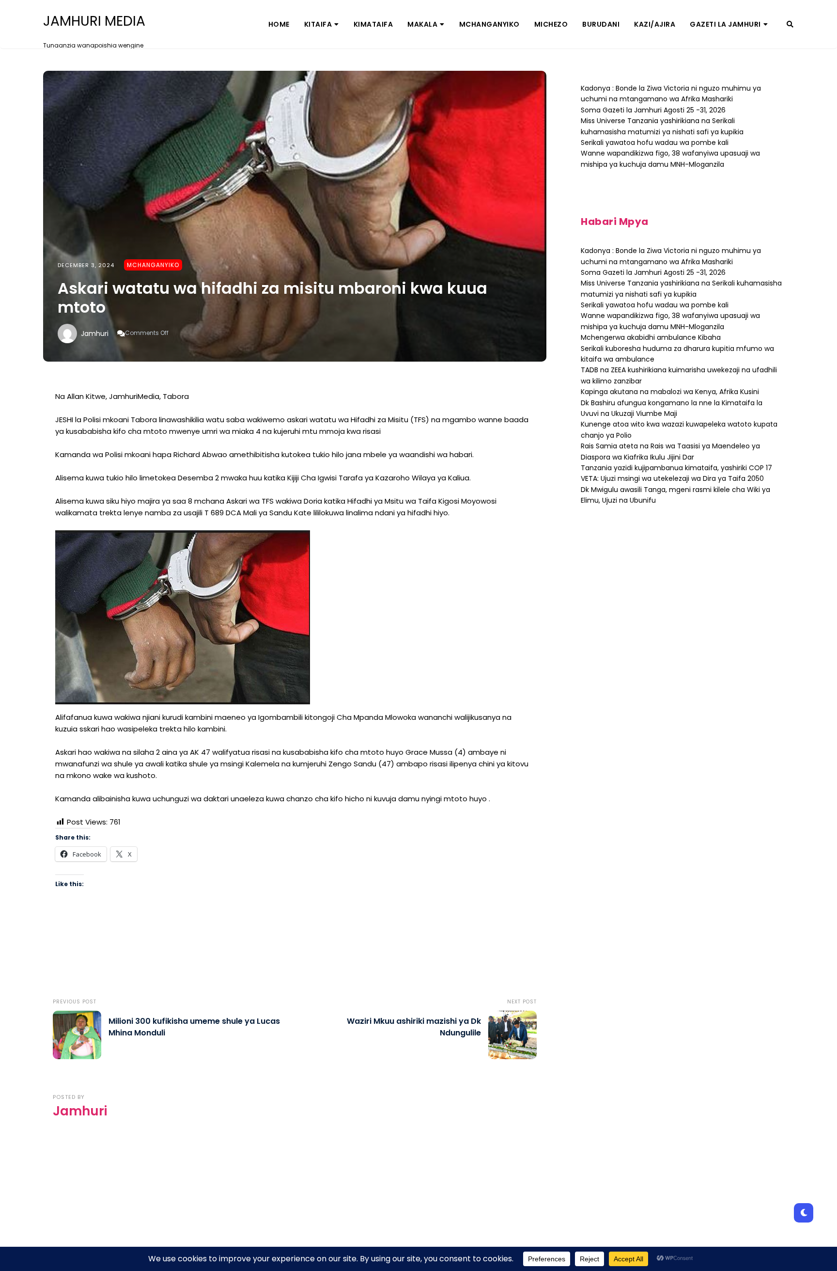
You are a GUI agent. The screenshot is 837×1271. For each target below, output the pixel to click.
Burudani (601, 24)
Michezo (551, 24)
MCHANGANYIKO (489, 24)
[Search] (790, 24)
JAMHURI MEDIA (94, 21)
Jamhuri (94, 333)
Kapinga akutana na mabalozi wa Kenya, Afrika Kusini (670, 392)
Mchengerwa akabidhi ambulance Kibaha (651, 337)
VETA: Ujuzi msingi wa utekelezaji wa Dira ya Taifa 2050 (672, 478)
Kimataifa (373, 24)
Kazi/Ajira (654, 24)
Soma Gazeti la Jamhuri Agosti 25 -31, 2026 (653, 110)
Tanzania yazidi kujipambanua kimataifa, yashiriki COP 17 (676, 468)
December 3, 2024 (86, 265)
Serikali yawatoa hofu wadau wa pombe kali (654, 142)
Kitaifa (318, 24)
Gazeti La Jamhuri (725, 24)
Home (279, 24)
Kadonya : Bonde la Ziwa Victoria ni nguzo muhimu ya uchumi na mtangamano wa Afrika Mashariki (671, 93)
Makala (422, 24)
